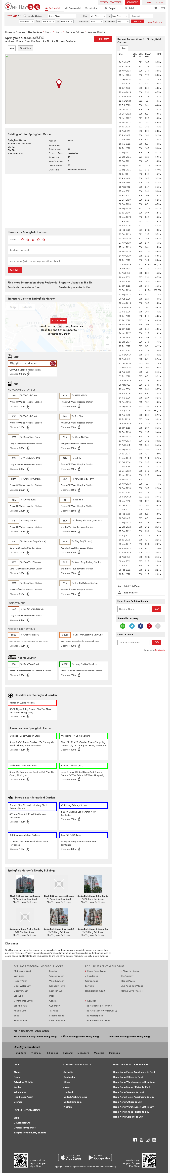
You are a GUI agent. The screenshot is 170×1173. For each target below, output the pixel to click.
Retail (131, 8)
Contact (18, 1087)
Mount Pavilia (128, 981)
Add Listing (132, 2)
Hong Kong (20, 1053)
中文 (163, 8)
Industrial (93, 8)
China (66, 1082)
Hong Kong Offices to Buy (127, 1101)
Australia (68, 1072)
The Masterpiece (94, 1015)
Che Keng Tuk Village (132, 985)
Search (137, 21)
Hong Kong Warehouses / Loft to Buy (133, 1106)
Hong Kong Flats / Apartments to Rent (134, 1072)
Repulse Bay (20, 1020)
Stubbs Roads (56, 1015)
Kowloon (90, 1000)
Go (157, 608)
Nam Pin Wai (55, 990)
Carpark (113, 8)
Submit (15, 270)
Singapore (83, 1053)
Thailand (68, 1053)
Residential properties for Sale (24, 287)
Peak (51, 995)
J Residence (91, 976)
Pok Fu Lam (20, 1010)
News (17, 1077)
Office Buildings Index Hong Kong (80, 1036)
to (109, 16)
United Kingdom (72, 1101)
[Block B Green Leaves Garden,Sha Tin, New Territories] (59, 884)
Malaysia (99, 1053)
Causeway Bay (56, 976)
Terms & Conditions (95, 1166)
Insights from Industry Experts (30, 1132)
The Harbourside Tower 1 (98, 1020)
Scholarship (20, 1092)
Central (53, 1000)
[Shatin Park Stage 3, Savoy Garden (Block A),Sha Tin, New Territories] (93, 917)
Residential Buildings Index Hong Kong (35, 1036)
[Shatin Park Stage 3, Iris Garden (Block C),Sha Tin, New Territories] (93, 884)
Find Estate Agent (23, 1097)
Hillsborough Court (95, 990)
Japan (66, 1087)
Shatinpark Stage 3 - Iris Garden (25, 929)
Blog (16, 1117)
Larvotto (89, 985)
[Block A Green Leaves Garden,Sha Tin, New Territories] (25, 884)
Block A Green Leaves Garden (25, 896)
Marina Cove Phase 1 (132, 990)
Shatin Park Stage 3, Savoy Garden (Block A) (100, 929)
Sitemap (18, 1101)
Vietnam (36, 1053)
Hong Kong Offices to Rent (128, 1077)
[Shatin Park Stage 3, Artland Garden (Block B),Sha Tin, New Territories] (59, 917)
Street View (25, 48)
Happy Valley (20, 981)
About (17, 1072)
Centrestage (91, 981)
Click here (59, 320)
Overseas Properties (110, 2)
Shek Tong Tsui (57, 1020)
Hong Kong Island (95, 971)
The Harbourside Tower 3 (98, 1005)
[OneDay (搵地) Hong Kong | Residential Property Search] (22, 5)
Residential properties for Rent (75, 287)
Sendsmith (160, 650)
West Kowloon (56, 981)
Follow (103, 39)
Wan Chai (19, 976)
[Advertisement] (58, 201)
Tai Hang (53, 1010)
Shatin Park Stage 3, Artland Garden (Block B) (66, 929)
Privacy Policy (110, 1166)
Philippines (52, 1053)
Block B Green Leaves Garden (59, 896)
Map (12, 48)
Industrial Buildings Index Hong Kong (129, 1036)
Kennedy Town (57, 985)
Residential (54, 8)
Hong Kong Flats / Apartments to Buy (133, 1097)
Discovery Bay (21, 990)
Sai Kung (18, 995)
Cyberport (54, 1005)
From (85, 16)
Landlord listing (35, 16)
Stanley (53, 971)
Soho (16, 1015)
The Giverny (127, 976)
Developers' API (22, 1122)
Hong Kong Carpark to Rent (128, 1092)
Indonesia (114, 1053)
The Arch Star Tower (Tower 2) (101, 1010)
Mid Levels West (22, 971)
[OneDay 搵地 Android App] (99, 1157)
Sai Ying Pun (20, 1005)
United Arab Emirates (75, 1097)
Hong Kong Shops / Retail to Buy (131, 1111)
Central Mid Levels (23, 1000)
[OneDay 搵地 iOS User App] (71, 1157)
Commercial (75, 8)
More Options (154, 22)
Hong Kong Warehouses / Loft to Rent (134, 1082)
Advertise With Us (23, 1082)
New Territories (130, 971)
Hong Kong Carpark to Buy (128, 1116)
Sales (124, 48)
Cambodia (69, 1077)
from (38, 21)
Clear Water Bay (22, 985)
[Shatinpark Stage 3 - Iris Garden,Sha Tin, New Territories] (25, 917)
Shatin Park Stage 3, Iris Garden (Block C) (98, 896)
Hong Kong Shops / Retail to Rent (131, 1087)
